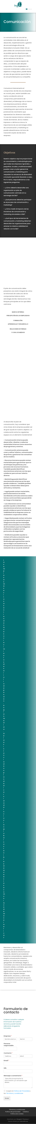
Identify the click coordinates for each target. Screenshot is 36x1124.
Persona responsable (8, 1045)
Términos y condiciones (14, 1093)
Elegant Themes (22, 1119)
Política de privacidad (12, 1112)
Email (6, 1061)
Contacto (8, 1053)
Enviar (7, 1098)
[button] (30, 9)
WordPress (24, 1121)
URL (5, 1068)
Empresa (8, 1036)
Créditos (26, 1112)
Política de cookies (17, 1114)
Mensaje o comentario (13, 1076)
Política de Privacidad (21, 1091)
